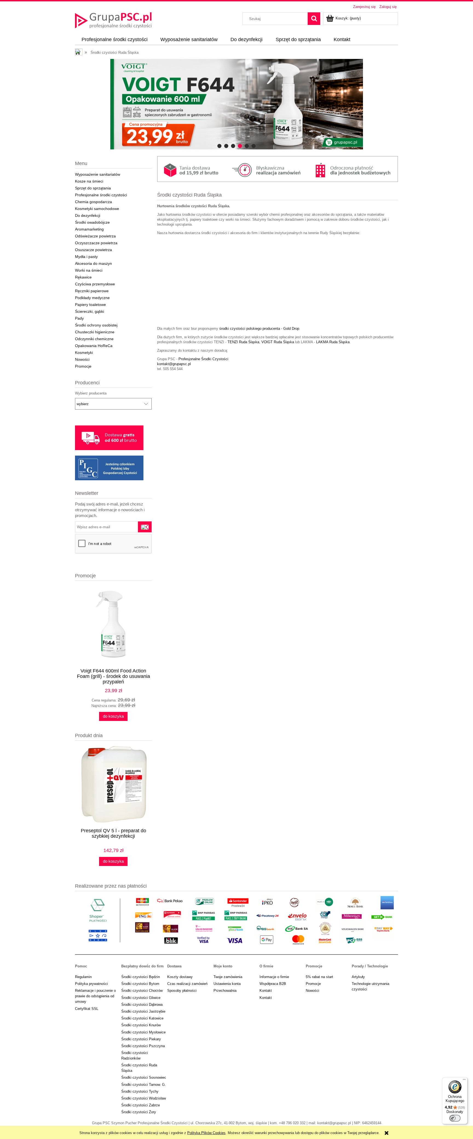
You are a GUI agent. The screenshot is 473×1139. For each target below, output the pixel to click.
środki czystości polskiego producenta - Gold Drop (258, 328)
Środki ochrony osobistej (96, 325)
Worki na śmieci (88, 270)
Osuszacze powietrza (93, 250)
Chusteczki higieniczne (94, 332)
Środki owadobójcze (92, 222)
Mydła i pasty (86, 256)
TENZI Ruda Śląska (243, 342)
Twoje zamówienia (228, 977)
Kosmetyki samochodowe (97, 208)
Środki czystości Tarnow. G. (143, 1085)
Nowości (82, 359)
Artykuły (358, 977)
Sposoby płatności (182, 991)
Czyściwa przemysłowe (95, 284)
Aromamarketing (89, 229)
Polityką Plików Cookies (206, 1133)
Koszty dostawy (180, 977)
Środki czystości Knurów (141, 1025)
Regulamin (83, 977)
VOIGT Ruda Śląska (277, 342)
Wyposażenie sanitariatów (97, 174)
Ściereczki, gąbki (89, 311)
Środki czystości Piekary (141, 1039)
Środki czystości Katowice (142, 1018)
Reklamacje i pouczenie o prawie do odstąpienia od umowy (95, 996)
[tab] (219, 146)
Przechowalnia (225, 991)
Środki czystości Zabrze (140, 1105)
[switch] (454, 1118)
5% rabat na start (319, 977)
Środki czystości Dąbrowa (142, 1004)
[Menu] (464, 1080)
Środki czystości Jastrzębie (143, 1011)
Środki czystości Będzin (140, 977)
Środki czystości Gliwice (140, 998)
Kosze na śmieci (89, 181)
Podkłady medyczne (92, 298)
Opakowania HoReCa (94, 345)
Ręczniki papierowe (92, 291)
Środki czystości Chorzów (142, 991)
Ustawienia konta (227, 984)
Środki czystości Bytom (140, 984)
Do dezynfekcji (87, 215)
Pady (79, 318)
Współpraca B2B (272, 984)
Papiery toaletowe (90, 304)
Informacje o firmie (274, 977)
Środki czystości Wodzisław (143, 1098)
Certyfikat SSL (86, 1009)
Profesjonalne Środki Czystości (203, 359)
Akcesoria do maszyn (93, 263)
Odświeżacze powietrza (95, 236)
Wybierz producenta (90, 393)
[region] (236, 104)
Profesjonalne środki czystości (101, 195)
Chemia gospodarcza (93, 202)
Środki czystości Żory (138, 1112)
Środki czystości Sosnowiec (143, 1077)
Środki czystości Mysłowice (143, 1032)
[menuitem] (114, 39)
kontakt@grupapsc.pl (174, 364)
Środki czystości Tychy (139, 1091)
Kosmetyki (84, 352)
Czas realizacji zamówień (187, 984)
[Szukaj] (314, 18)
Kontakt (265, 991)
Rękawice (83, 277)
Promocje (83, 366)
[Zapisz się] (145, 526)
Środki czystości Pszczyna (143, 1046)
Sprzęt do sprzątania (93, 188)
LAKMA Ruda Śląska (333, 342)
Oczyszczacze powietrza (96, 243)
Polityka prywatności (91, 984)
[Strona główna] (113, 20)
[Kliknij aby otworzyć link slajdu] (236, 104)
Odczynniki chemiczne (94, 339)
